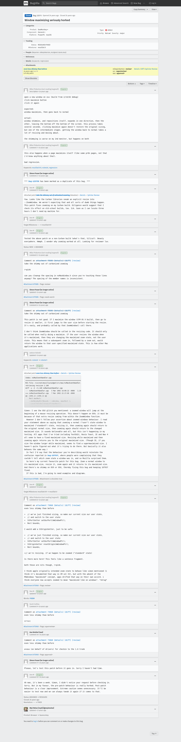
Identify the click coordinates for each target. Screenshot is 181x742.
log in (35, 721)
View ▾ (154, 9)
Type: (102, 30)
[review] (76, 261)
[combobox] (70, 3)
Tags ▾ (142, 84)
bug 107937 (53, 455)
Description (34, 91)
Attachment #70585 (31, 284)
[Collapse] (155, 90)
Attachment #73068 (31, 585)
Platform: (33, 35)
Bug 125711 (37, 15)
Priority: (100, 33)
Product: (33, 30)
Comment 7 (33, 368)
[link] (52, 391)
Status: (34, 45)
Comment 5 (34, 255)
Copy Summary (139, 9)
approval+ (121, 73)
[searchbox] (70, 3)
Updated (33, 220)
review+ (129, 69)
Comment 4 (34, 233)
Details (137, 69)
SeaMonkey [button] (43, 30)
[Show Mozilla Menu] (26, 3)
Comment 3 (34, 190)
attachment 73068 (44, 505)
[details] (58, 261)
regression (53, 168)
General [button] (41, 32)
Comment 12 (34, 677)
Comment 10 (34, 635)
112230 (32, 598)
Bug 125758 (33, 181)
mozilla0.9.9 (36, 168)
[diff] (68, 261)
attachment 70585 (44, 261)
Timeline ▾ (152, 84)
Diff (142, 69)
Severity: (115, 33)
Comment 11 (34, 663)
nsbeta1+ (44, 360)
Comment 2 (34, 176)
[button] (152, 3)
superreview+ (121, 71)
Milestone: (32, 47)
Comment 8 (34, 500)
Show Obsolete (31, 78)
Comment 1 (33, 148)
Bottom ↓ (132, 84)
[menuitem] (104, 3)
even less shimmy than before (35, 69)
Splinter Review (151, 69)
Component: (32, 32)
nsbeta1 (45, 168)
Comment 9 (34, 606)
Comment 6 (34, 305)
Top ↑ (154, 734)
